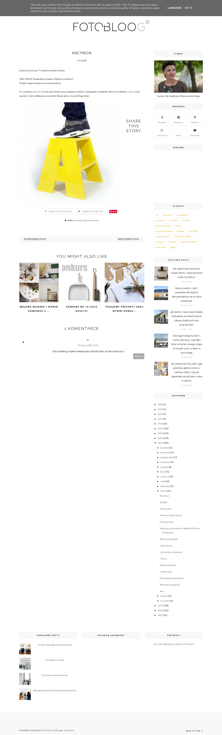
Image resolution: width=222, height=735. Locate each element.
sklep (178, 135)
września (164, 462)
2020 (160, 404)
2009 (160, 615)
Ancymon (78, 220)
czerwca (164, 476)
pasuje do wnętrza (164, 231)
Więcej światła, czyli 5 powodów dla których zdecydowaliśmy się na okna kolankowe (187, 294)
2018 (160, 414)
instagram (178, 122)
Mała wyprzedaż (168, 565)
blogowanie (182, 215)
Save (114, 211)
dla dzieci (174, 220)
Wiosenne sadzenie (170, 584)
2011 (160, 605)
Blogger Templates (65, 730)
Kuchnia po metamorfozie (55, 675)
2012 (160, 442)
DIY (157, 215)
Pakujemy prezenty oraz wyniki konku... (124, 308)
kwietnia (164, 486)
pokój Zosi (193, 231)
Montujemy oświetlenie (171, 578)
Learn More (175, 8)
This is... (164, 558)
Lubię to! (131, 91)
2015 (160, 428)
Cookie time (166, 571)
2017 (160, 418)
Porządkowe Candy (55, 659)
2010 (160, 610)
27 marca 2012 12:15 (88, 345)
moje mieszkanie (163, 226)
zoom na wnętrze (189, 242)
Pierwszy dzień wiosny (171, 515)
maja (162, 481)
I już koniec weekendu (171, 552)
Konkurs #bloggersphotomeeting (55, 644)
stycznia (164, 600)
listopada (165, 452)
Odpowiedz (139, 356)
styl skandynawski (182, 237)
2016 (160, 423)
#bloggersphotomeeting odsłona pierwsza (54, 690)
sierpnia (164, 467)
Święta (173, 247)
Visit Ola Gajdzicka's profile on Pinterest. (173, 644)
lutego (163, 595)
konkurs (95, 220)
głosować (37, 91)
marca (163, 490)
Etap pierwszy (167, 521)
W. (88, 340)
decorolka (160, 220)
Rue (162, 591)
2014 (160, 433)
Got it (188, 8)
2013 (160, 438)
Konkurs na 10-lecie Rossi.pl (82, 308)
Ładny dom (161, 247)
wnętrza (172, 242)
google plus (162, 135)
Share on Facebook (60, 211)
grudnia (164, 447)
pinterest (195, 122)
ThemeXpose (46, 730)
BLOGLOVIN (194, 135)
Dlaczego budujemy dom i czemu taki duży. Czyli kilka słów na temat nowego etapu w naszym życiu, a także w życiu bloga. (186, 344)
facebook (162, 122)
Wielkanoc (168, 215)
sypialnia (160, 242)
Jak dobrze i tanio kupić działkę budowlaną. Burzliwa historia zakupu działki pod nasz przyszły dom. (186, 318)
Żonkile (163, 502)
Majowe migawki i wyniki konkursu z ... (39, 308)
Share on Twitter (92, 211)
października (166, 457)
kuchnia (186, 220)
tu (22, 91)
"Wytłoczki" (166, 508)
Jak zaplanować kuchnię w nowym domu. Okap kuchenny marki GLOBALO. (186, 273)
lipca (162, 471)
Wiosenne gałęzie (169, 539)
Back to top (193, 731)
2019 (160, 409)
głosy (87, 220)
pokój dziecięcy (163, 237)
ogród (178, 226)
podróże (180, 231)
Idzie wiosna (166, 545)
